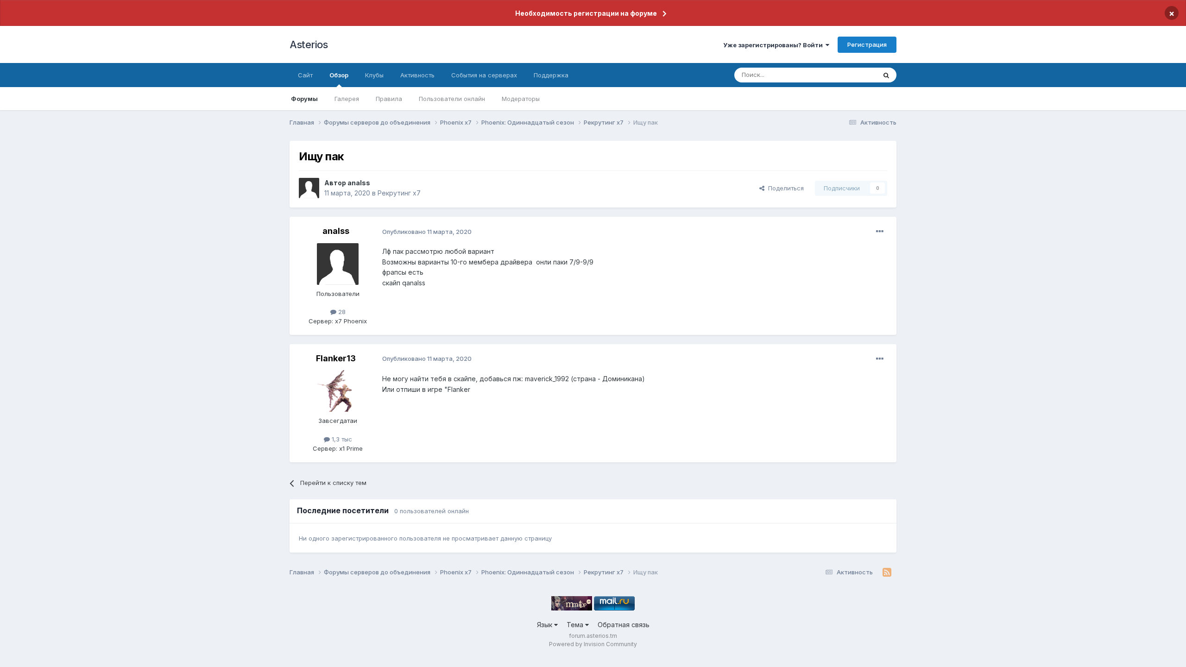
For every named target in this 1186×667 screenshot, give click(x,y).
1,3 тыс (341, 439)
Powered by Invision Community (593, 644)
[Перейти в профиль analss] (309, 188)
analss (358, 183)
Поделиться (784, 188)
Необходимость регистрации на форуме (586, 13)
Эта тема (851, 74)
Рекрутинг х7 (399, 193)
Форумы (304, 98)
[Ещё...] (880, 231)
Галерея (346, 98)
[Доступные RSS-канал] (886, 572)
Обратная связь (624, 625)
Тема (576, 625)
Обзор (338, 75)
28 (341, 311)
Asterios (309, 44)
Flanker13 (336, 358)
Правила (389, 98)
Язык (545, 625)
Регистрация (867, 44)
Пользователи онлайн (452, 98)
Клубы (374, 75)
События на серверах (484, 75)
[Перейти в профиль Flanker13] (338, 391)
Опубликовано (427, 231)
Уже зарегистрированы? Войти (774, 45)
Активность (417, 75)
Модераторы (521, 98)
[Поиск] (886, 75)
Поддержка (551, 75)
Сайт (305, 75)
